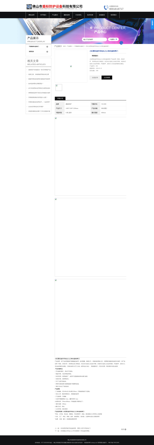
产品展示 (55, 15)
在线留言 (102, 15)
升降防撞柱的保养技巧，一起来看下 (39, 102)
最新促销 (67, 15)
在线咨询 (95, 77)
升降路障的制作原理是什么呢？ (37, 97)
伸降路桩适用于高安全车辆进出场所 (39, 93)
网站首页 (31, 15)
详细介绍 (60, 98)
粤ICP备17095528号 (113, 442)
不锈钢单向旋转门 (79, 46)
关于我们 (43, 15)
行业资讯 (78, 15)
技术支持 (90, 15)
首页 (64, 46)
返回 (122, 429)
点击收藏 (107, 77)
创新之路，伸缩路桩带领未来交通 (38, 74)
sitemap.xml (94, 442)
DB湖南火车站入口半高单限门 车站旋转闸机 (75, 431)
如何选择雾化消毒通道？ (35, 83)
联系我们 (114, 15)
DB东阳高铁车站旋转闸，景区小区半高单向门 (76, 428)
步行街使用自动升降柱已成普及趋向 (39, 88)
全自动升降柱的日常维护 (35, 106)
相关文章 (33, 60)
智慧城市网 (87, 442)
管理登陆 (100, 442)
